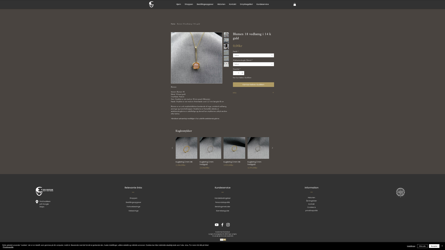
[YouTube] (216, 224)
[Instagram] (228, 224)
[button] (294, 4)
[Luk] (442, 246)
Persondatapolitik (222, 202)
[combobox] (253, 55)
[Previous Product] (172, 148)
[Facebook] (222, 224)
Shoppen (133, 198)
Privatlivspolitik (8, 247)
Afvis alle (422, 246)
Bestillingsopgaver (133, 202)
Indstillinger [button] (411, 246)
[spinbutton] (238, 73)
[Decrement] (234, 73)
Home (173, 24)
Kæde (235, 51)
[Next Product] (272, 148)
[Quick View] (186, 148)
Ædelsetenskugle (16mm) (243, 60)
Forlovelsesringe (133, 206)
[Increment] (242, 73)
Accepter (434, 246)
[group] (222, 154)
